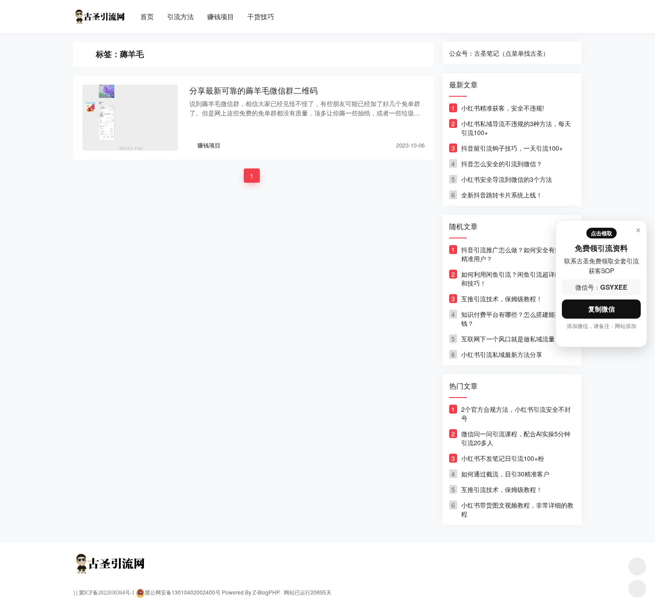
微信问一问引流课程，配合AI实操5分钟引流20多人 (515, 438)
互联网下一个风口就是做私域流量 (508, 338)
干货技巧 (260, 16)
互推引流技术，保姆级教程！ (501, 298)
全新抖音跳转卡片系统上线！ (501, 194)
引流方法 (180, 16)
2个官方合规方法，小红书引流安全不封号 (516, 413)
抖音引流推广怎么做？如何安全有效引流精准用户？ (517, 254)
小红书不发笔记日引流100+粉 (502, 458)
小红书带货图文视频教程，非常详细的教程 (517, 509)
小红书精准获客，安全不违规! (502, 107)
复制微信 (601, 309)
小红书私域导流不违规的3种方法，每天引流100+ (516, 128)
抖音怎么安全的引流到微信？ (501, 163)
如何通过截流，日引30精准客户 (505, 473)
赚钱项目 (220, 16)
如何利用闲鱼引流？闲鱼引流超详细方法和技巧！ (517, 278)
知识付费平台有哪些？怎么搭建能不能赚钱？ (517, 319)
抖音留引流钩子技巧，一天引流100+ (512, 148)
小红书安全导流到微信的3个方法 (506, 179)
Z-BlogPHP (266, 592)
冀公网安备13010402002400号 (183, 592)
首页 (147, 16)
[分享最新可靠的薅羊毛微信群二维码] (130, 118)
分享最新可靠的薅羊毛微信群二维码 (253, 90)
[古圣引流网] (99, 12)
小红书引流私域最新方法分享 (501, 354)
